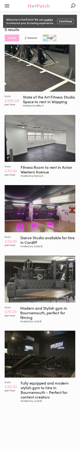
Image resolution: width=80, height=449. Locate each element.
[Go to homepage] (38, 6)
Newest (32, 38)
